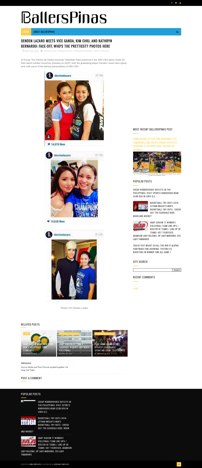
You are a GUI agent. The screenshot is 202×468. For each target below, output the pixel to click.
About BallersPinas (44, 32)
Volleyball (104, 51)
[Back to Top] (179, 464)
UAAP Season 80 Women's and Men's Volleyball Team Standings (38, 347)
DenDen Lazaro (50, 51)
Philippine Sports (65, 51)
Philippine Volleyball (83, 51)
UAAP (95, 51)
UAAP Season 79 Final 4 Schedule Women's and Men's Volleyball (74, 347)
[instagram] (176, 3)
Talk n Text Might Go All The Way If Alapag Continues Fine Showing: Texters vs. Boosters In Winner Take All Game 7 (156, 249)
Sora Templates (35, 464)
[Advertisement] (158, 58)
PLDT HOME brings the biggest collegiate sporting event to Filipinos (110, 347)
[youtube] (180, 3)
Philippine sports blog (69, 334)
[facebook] (171, 3)
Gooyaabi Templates (61, 464)
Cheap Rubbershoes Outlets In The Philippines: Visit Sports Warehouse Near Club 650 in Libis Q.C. (156, 193)
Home (26, 32)
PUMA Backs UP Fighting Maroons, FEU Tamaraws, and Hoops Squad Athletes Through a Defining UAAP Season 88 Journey (155, 144)
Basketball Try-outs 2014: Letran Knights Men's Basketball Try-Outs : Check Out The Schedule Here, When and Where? (157, 209)
